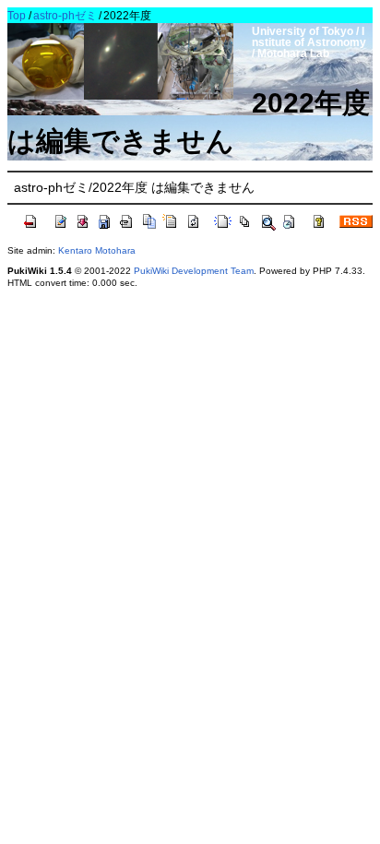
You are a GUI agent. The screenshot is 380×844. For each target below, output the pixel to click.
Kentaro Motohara (97, 250)
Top (16, 15)
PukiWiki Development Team (194, 271)
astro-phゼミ (65, 15)
